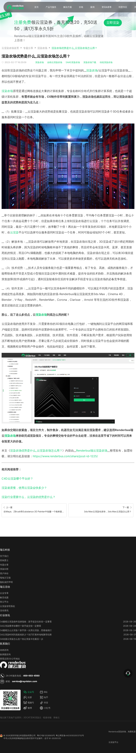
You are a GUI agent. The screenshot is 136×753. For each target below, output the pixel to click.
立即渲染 (112, 22)
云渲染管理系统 (7, 606)
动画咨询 (4, 650)
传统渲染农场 (106, 62)
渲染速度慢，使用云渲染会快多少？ (24, 487)
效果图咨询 (5, 654)
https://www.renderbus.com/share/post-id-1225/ (65, 456)
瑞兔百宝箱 (5, 577)
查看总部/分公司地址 (10, 658)
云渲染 (14, 232)
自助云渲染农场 (54, 62)
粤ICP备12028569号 (46, 735)
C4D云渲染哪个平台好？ (17, 478)
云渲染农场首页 (10, 47)
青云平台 (4, 601)
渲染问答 (4, 569)
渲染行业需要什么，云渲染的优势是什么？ (28, 497)
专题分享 (28, 47)
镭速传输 (47, 717)
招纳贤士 (4, 560)
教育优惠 (4, 597)
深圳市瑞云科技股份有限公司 (23, 735)
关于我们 (4, 556)
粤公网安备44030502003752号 (70, 735)
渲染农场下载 (89, 62)
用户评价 (4, 573)
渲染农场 (42, 47)
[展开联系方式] (128, 673)
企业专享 (4, 593)
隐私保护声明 (6, 582)
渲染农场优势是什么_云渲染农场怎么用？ (74, 47)
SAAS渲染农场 (73, 62)
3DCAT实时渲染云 (32, 717)
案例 (92, 7)
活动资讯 (4, 610)
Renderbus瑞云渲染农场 (91, 450)
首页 (36, 7)
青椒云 (56, 717)
